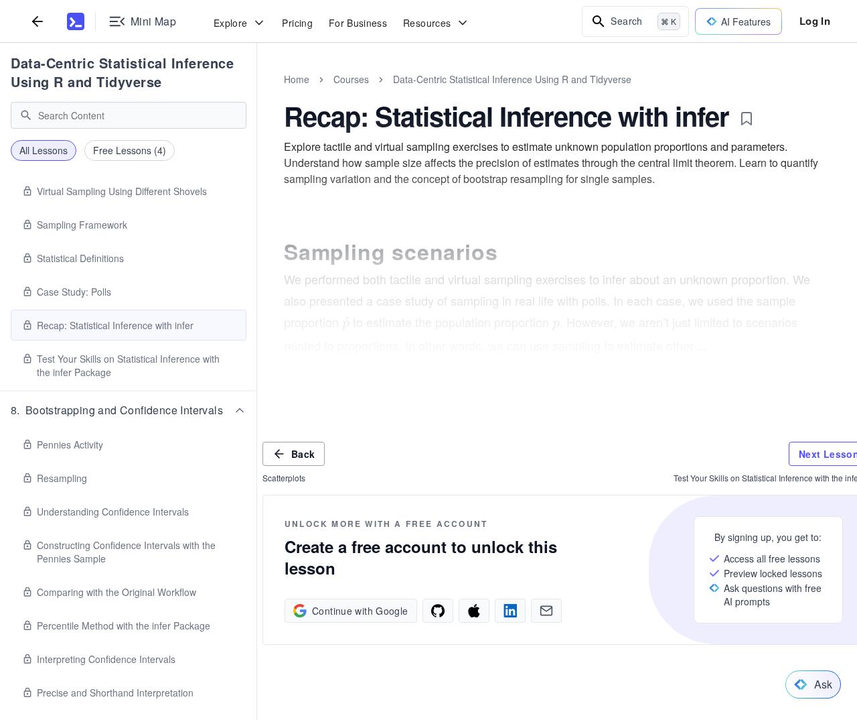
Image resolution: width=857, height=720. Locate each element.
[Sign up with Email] (546, 611)
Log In (814, 20)
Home (296, 79)
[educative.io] (75, 21)
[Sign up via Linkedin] (510, 611)
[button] (128, 410)
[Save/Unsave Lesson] (746, 118)
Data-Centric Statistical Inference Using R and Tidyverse (122, 72)
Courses (351, 79)
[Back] (37, 21)
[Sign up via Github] (437, 611)
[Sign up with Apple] (474, 611)
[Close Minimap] (257, 94)
